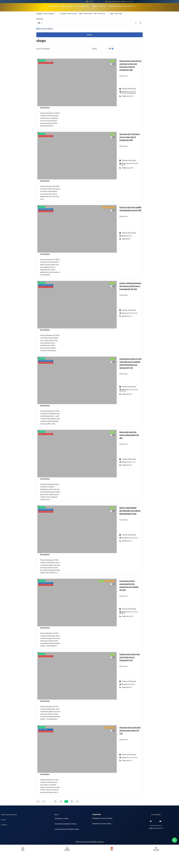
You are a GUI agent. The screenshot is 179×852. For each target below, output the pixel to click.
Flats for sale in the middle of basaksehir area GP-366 (130, 208)
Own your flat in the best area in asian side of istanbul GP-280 (129, 137)
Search (89, 35)
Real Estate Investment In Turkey (66, 824)
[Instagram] (157, 820)
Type (111, 13)
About (77, 6)
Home (50, 6)
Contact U (3, 824)
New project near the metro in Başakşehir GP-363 (129, 435)
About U (3, 819)
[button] (97, 6)
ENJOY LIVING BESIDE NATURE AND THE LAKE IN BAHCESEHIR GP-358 (129, 510)
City (95, 13)
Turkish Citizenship (115, 6)
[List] (112, 48)
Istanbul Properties (66, 6)
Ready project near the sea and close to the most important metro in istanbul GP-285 (130, 65)
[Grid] (110, 48)
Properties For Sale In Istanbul (102, 818)
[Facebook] (150, 820)
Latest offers (127, 6)
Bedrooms (39, 19)
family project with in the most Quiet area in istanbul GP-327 (129, 657)
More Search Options (45, 29)
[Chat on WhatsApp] (174, 840)
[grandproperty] (111, 64)
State (81, 13)
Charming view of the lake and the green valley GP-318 (130, 730)
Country (63, 13)
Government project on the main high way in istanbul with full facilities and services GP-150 (130, 363)
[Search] (134, 6)
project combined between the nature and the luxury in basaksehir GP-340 (130, 286)
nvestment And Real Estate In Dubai (67, 829)
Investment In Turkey (61, 818)
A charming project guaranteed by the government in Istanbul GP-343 (128, 585)
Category (39, 13)
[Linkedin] (153, 820)
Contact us (84, 6)
